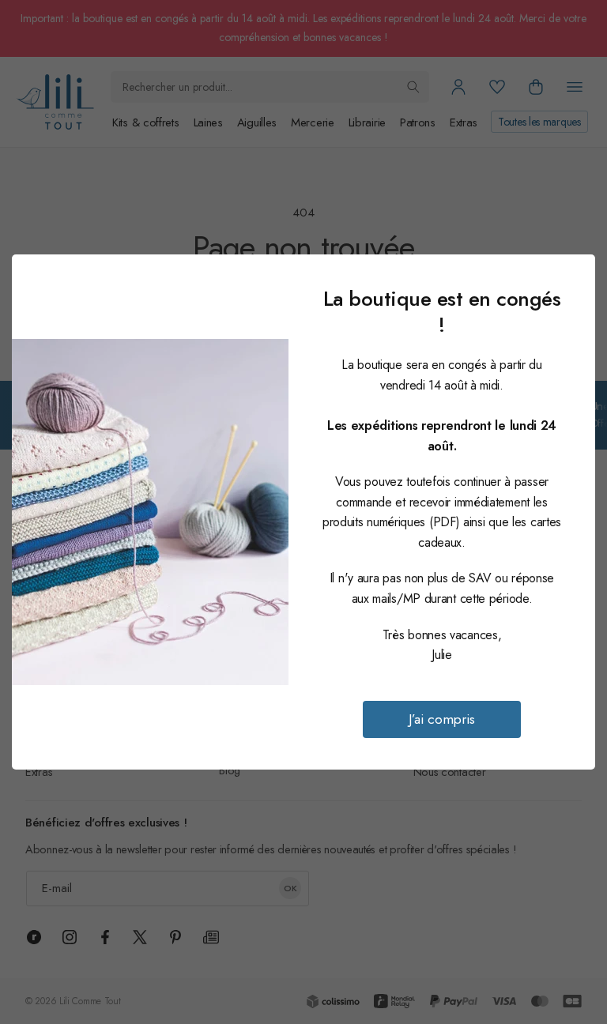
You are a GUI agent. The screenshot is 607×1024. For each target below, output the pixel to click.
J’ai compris (442, 719)
